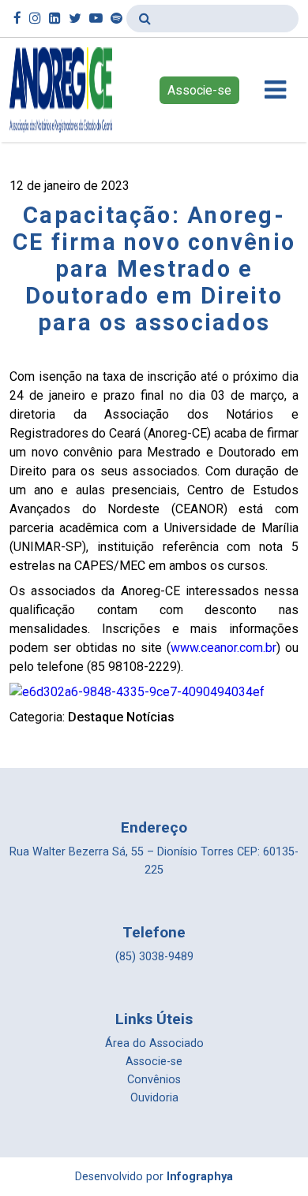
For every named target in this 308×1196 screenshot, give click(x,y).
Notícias (150, 717)
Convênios (154, 1079)
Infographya (200, 1176)
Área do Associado (154, 1043)
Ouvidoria (154, 1098)
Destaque (95, 717)
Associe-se (199, 90)
